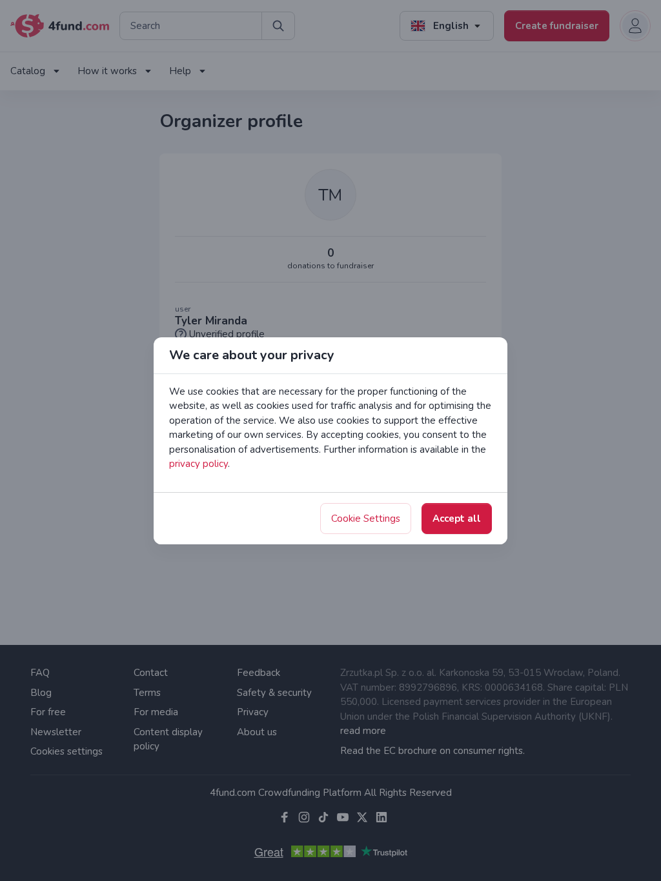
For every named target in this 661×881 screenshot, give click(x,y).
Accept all (456, 518)
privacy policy (198, 463)
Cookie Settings (365, 518)
